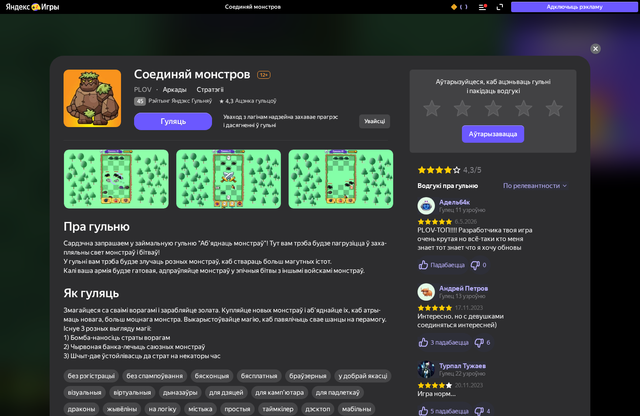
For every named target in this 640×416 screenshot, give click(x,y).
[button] (32, 7)
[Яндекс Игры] (32, 7)
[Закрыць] (595, 49)
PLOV (143, 90)
